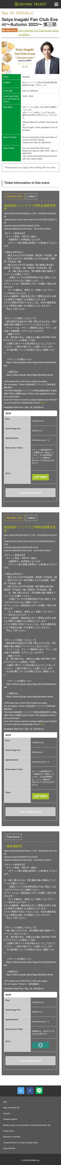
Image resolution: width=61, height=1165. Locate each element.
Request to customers (11, 1136)
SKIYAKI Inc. (34, 1160)
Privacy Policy (8, 1131)
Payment (6, 1113)
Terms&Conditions (10, 1119)
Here (42, 402)
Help (5, 1102)
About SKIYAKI (9, 1148)
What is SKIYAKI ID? (11, 1107)
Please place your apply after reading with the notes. (30, 167)
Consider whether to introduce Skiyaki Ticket (20, 1142)
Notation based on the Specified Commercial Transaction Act (27, 1125)
